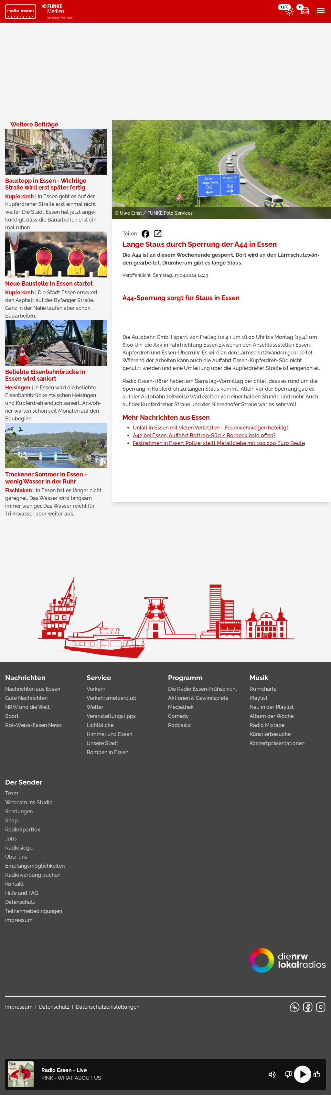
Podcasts (179, 725)
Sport (12, 716)
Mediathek (181, 707)
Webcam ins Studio (29, 802)
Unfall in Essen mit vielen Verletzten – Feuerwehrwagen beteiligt (210, 428)
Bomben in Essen (107, 752)
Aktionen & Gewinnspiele (198, 698)
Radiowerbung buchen (32, 875)
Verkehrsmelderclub (111, 698)
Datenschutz (20, 902)
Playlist (259, 698)
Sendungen (19, 811)
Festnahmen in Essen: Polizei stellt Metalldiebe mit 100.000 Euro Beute (219, 443)
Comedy (178, 716)
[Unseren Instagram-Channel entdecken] (320, 1007)
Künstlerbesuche (270, 734)
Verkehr (96, 689)
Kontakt (14, 884)
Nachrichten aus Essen (32, 689)
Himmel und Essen (109, 734)
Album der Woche (272, 716)
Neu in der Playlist (272, 707)
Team (11, 793)
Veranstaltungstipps (111, 716)
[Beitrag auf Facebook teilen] (145, 234)
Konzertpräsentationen (277, 743)
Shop (11, 821)
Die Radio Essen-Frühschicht (202, 689)
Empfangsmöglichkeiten (35, 866)
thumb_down (288, 1074)
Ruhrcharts (263, 689)
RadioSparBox (22, 830)
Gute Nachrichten (26, 698)
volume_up (272, 1074)
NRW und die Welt (27, 707)
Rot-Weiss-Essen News (33, 725)
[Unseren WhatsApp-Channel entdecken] (295, 1007)
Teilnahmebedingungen (33, 911)
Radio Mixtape (267, 725)
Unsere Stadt (102, 743)
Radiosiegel (19, 848)
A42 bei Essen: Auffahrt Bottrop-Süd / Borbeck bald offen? (204, 435)
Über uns (16, 857)
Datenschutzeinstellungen (107, 1007)
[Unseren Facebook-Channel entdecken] (308, 1007)
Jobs (11, 839)
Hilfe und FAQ (21, 893)
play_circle (302, 1074)
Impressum (19, 920)
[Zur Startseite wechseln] (20, 12)
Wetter (95, 707)
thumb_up (317, 1074)
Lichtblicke (100, 725)
